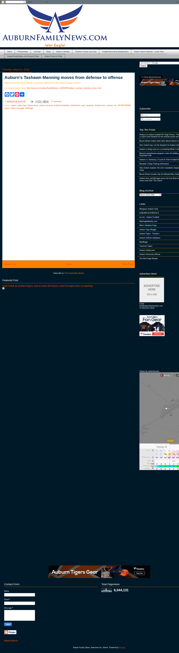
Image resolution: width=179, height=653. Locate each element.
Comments (147, 119)
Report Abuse (11, 640)
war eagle (20, 108)
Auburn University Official (149, 254)
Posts (145, 115)
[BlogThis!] (39, 101)
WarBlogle (143, 242)
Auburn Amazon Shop (53, 56)
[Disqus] (68, 221)
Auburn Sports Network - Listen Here (149, 52)
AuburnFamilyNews (62, 105)
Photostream (23, 52)
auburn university (46, 105)
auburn (13, 105)
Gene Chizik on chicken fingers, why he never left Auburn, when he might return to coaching (47, 286)
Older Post (127, 264)
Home (9, 52)
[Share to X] (42, 101)
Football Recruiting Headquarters (115, 52)
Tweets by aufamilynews (149, 371)
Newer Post (10, 264)
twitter (13, 108)
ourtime (110, 105)
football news (100, 105)
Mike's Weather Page (148, 225)
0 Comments (56, 101)
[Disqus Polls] (68, 148)
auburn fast (22, 105)
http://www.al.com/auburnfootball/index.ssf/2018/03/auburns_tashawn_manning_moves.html (64, 88)
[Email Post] (32, 101)
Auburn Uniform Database (149, 238)
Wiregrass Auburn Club (148, 209)
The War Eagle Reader (148, 258)
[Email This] (36, 101)
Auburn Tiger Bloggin (147, 230)
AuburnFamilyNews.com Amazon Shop (23, 56)
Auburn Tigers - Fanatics (149, 234)
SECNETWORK (124, 105)
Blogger (122, 647)
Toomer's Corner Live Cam (85, 52)
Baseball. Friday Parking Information (154, 164)
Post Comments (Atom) (74, 273)
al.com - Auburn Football (149, 217)
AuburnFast (75, 105)
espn (83, 105)
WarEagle (29, 108)
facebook (90, 105)
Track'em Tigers (145, 246)
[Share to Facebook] (44, 101)
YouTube (37, 52)
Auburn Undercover (147, 250)
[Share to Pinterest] (47, 101)
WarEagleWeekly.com (148, 221)
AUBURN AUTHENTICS (149, 213)
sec (115, 105)
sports (7, 108)
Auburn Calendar (63, 52)
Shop (48, 52)
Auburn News (33, 105)
